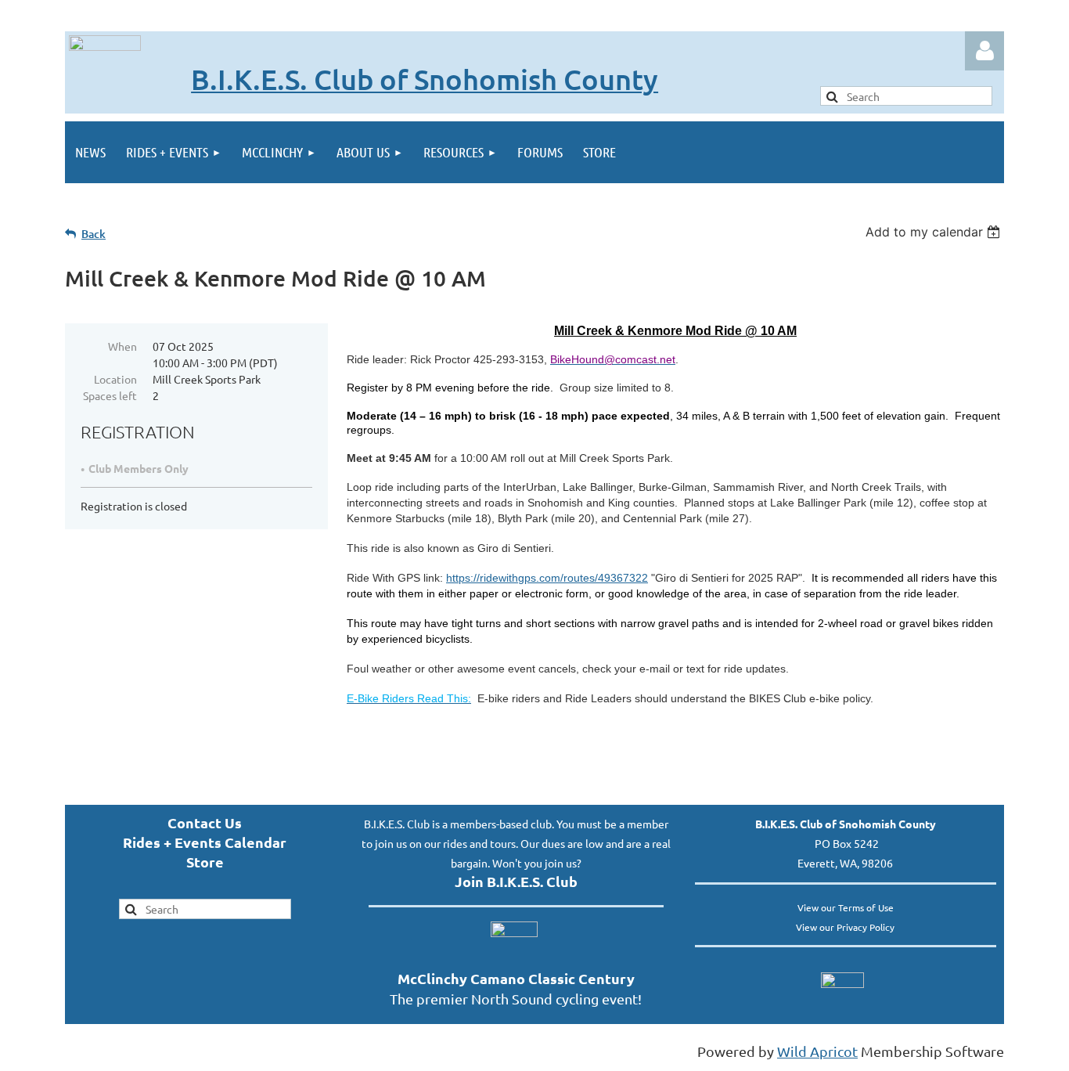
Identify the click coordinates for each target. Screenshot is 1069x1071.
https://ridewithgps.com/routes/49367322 (547, 578)
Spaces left (110, 395)
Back (93, 233)
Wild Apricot (817, 1051)
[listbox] (935, 231)
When (122, 346)
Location (115, 379)
